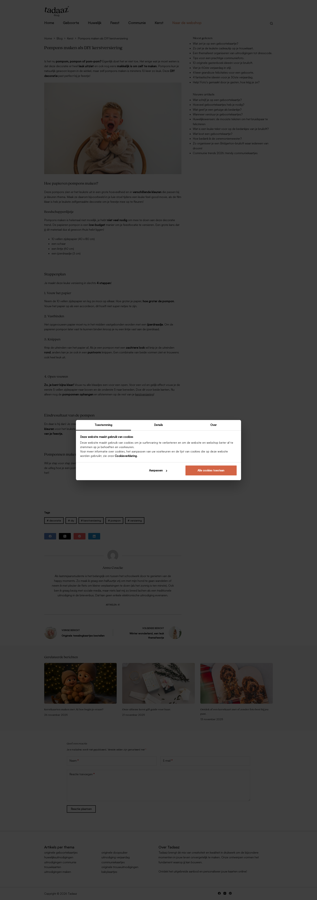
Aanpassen (156, 470)
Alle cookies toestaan (211, 470)
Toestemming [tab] (103, 425)
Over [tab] (213, 425)
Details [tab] (158, 425)
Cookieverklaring (126, 456)
